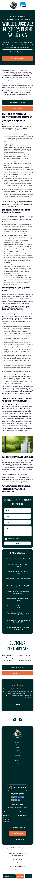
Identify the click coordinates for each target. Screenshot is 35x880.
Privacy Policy (17, 859)
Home (12, 16)
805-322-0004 (22, 815)
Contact (10, 203)
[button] (28, 876)
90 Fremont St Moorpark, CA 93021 (6, 818)
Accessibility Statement (17, 866)
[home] (17, 5)
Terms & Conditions (17, 863)
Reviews (17, 761)
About (17, 745)
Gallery (17, 755)
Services (20, 16)
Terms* (17, 538)
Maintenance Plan (17, 753)
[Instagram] (16, 839)
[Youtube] (22, 839)
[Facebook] (12, 839)
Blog (17, 758)
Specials (17, 763)
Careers (17, 750)
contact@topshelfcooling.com (22, 818)
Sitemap (17, 869)
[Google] (19, 839)
